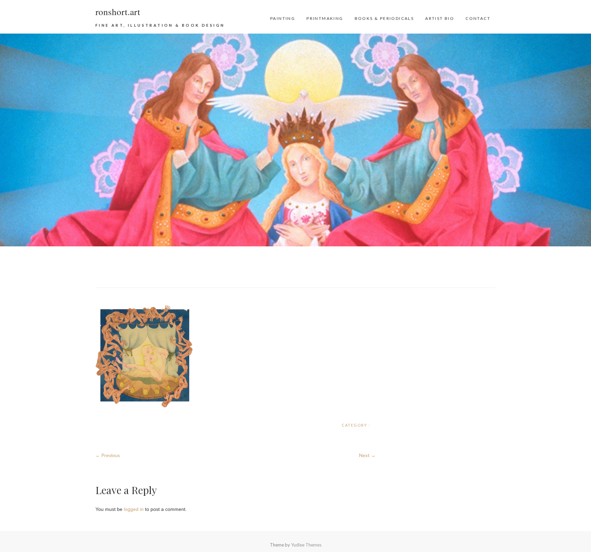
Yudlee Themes (306, 545)
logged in (134, 509)
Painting (282, 18)
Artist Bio (439, 18)
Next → (367, 455)
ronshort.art (117, 11)
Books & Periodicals (384, 18)
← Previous (107, 455)
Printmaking (324, 18)
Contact (477, 18)
